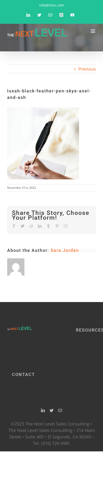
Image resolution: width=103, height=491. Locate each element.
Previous (87, 69)
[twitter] (51, 410)
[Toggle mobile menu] (93, 31)
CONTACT (23, 374)
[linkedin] (43, 410)
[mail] (60, 410)
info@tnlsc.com (51, 5)
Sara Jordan (65, 250)
